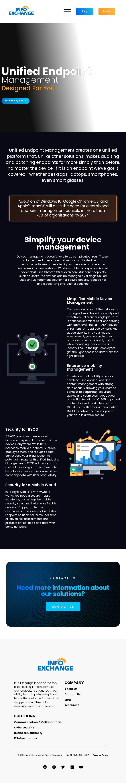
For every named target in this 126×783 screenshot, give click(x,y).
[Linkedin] (72, 767)
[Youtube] (81, 767)
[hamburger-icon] (67, 11)
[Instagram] (54, 767)
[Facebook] (45, 767)
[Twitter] (63, 767)
